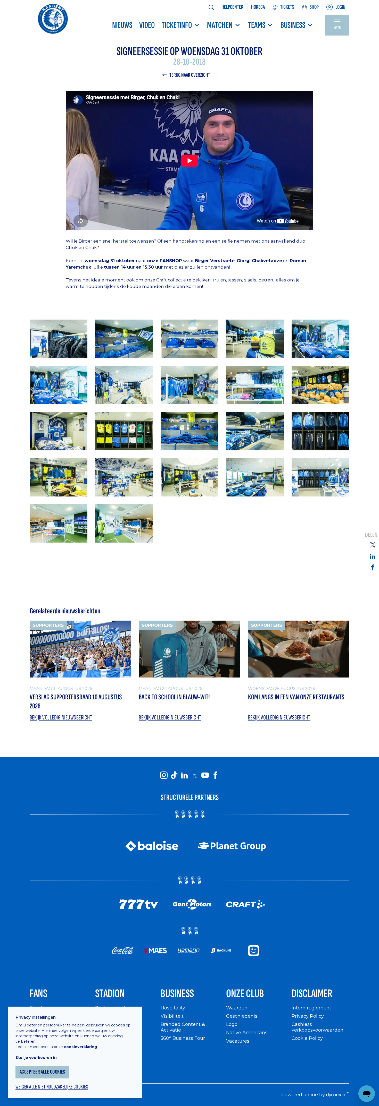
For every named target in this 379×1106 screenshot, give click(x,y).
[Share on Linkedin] (372, 556)
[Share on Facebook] (372, 567)
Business (293, 25)
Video (147, 25)
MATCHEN (220, 25)
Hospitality (173, 1007)
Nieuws (122, 25)
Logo (231, 1024)
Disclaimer (312, 993)
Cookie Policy (307, 1038)
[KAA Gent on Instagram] (163, 775)
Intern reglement (311, 1007)
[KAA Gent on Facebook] (215, 775)
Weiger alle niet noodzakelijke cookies (51, 1087)
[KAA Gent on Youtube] (205, 775)
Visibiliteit (172, 1016)
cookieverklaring (80, 1046)
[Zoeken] (211, 7)
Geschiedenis (241, 1016)
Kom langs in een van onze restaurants (296, 697)
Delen (371, 535)
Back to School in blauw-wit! (174, 697)
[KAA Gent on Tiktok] (174, 775)
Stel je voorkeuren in (36, 1057)
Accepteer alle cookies (42, 1071)
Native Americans (246, 1032)
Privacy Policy (308, 1016)
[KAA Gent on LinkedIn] (184, 775)
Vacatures (237, 1041)
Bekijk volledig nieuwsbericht (61, 717)
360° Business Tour (183, 1038)
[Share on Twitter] (372, 544)
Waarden (237, 1007)
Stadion (110, 993)
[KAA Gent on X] (194, 775)
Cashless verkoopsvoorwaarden (317, 1027)
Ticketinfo (177, 25)
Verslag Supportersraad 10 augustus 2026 (76, 702)
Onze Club (245, 993)
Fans (38, 993)
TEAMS (256, 25)
